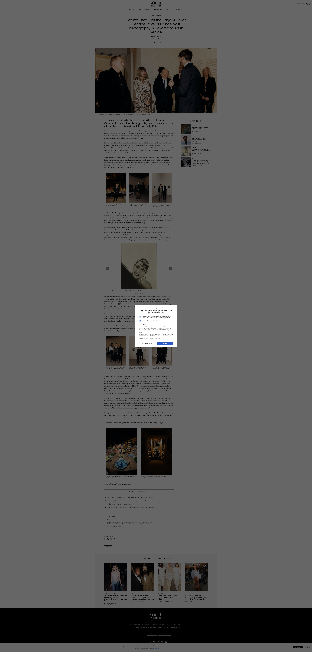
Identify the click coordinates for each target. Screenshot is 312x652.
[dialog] (156, 326)
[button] (156, 324)
